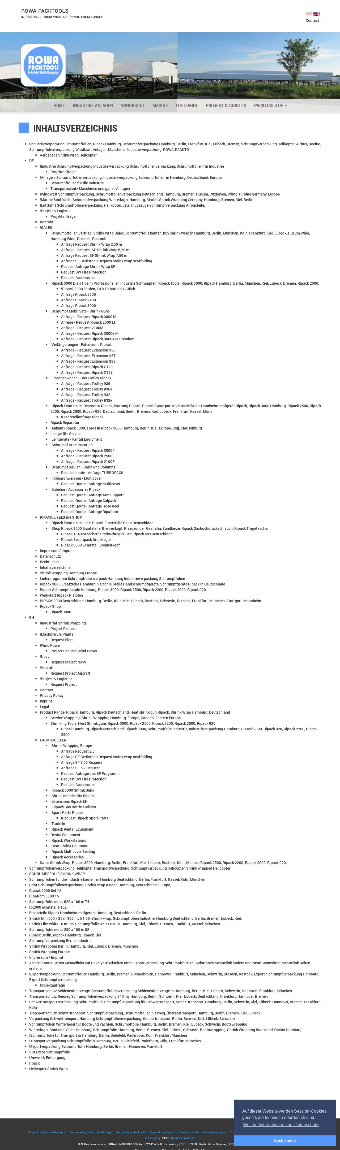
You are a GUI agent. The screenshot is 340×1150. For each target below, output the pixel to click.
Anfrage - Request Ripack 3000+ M (89, 333)
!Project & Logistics (56, 678)
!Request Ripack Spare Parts (84, 818)
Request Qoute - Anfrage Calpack (88, 500)
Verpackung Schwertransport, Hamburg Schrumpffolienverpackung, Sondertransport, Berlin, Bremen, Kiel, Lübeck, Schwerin (132, 1018)
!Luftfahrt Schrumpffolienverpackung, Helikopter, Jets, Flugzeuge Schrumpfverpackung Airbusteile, (122, 205)
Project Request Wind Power (73, 650)
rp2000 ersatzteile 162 (48, 907)
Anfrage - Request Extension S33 (88, 350)
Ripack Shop (50, 606)
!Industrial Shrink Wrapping (63, 623)
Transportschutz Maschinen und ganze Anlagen (90, 188)
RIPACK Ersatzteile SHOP (61, 517)
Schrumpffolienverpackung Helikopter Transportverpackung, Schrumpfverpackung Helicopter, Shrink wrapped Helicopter (129, 868)
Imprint (46, 701)
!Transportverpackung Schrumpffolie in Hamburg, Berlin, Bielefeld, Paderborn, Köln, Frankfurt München (115, 1040)
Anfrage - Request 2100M (82, 327)
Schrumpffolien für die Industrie (77, 182)
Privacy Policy (51, 695)
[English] (316, 13)
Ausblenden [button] (285, 1140)
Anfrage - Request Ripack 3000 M (88, 316)
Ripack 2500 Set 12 (45, 890)
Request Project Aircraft (70, 673)
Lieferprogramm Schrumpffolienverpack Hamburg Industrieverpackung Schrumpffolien (112, 578)
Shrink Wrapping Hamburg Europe (68, 572)
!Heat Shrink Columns (68, 845)
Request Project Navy (68, 662)
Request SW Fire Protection (84, 272)
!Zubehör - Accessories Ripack (75, 489)
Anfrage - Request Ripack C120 (87, 366)
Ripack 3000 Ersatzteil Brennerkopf (90, 545)
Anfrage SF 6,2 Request (80, 767)
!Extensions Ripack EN (69, 801)
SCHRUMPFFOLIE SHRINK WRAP (57, 873)
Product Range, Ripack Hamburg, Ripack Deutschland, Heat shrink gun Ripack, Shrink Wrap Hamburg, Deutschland (135, 712)
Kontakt (46, 221)
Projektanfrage (62, 171)
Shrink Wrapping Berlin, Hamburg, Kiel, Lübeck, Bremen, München (83, 946)
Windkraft (132, 105)
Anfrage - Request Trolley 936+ (86, 389)
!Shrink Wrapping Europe (71, 745)
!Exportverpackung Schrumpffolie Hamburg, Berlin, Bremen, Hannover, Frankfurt (95, 1046)
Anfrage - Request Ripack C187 (87, 372)
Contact (312, 20)
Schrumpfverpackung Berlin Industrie (60, 940)
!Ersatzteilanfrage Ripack (82, 416)
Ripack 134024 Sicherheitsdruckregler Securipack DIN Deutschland (117, 533)
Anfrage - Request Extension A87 (88, 355)
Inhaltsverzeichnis (55, 567)
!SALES (46, 227)
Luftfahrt (187, 105)
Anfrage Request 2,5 (78, 751)
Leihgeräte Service (65, 433)
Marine (160, 105)
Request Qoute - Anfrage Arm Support (92, 494)
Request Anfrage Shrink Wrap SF (88, 266)
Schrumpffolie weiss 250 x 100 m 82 (59, 929)
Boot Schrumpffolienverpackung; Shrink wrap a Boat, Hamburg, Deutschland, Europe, (100, 884)
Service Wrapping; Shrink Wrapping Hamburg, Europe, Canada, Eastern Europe (115, 717)
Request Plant (62, 639)
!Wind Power (50, 645)
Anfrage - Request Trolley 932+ (86, 400)
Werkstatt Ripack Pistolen (61, 595)
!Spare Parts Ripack (66, 812)
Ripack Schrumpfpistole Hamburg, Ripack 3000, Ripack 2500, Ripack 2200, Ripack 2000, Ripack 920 (123, 589)
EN (31, 617)
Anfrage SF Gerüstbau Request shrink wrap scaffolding (106, 260)
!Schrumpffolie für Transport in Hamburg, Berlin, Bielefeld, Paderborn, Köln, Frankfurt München (108, 1035)
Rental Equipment (65, 834)
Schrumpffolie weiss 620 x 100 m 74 (59, 901)
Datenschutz (50, 556)
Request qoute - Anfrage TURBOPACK (92, 472)
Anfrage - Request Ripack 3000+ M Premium (97, 338)
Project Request (63, 628)
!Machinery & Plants (56, 634)
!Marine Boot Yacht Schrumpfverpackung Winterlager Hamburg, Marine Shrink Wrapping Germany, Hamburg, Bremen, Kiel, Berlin (146, 199)
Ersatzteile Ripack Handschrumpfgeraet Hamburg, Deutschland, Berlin (87, 912)
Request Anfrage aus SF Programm (90, 773)
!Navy (44, 656)
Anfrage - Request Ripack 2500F (87, 455)
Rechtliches (49, 561)
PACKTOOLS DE (269, 105)
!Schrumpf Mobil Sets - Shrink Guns (80, 311)
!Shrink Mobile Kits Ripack (72, 795)
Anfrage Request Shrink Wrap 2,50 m (91, 244)
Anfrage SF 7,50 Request (81, 762)
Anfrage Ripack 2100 (78, 299)
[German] (309, 13)
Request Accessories (78, 277)
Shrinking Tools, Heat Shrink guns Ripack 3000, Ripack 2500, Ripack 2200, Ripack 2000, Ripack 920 (132, 723)
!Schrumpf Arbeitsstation (71, 444)
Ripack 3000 (60, 611)
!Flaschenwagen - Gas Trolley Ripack (80, 377)
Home (59, 105)
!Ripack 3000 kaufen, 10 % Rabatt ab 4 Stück (98, 288)
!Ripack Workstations (68, 840)
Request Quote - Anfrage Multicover (90, 483)
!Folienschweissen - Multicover (76, 478)
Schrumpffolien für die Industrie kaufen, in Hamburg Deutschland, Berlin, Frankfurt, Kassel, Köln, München (117, 879)
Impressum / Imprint (57, 550)
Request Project (63, 684)
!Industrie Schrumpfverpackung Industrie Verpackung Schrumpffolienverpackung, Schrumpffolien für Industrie (132, 166)
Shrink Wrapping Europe (49, 951)
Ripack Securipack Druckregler (86, 539)
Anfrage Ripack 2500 (78, 294)
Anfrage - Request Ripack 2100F (87, 461)
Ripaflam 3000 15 (44, 896)
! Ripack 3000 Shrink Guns (72, 790)
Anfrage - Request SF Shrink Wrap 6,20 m (95, 249)
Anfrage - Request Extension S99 (88, 361)
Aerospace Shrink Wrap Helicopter (68, 155)
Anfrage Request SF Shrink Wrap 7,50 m (94, 255)
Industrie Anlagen (93, 105)
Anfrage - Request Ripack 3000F (87, 450)
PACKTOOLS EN (53, 740)
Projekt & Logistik (226, 105)
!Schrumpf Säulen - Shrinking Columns (82, 467)
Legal (44, 706)
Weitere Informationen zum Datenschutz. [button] (281, 1124)
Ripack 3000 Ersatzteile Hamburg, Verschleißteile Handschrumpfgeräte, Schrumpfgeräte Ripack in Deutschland (132, 584)
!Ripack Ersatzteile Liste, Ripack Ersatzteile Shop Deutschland (102, 522)
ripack (34, 1063)
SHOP (178, 1138)
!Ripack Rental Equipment (72, 829)
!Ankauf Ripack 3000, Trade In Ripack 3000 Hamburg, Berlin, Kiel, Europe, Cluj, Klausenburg (126, 428)
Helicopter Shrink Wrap (48, 1068)
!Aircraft (47, 667)
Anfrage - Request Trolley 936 (85, 383)
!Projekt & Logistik (55, 210)
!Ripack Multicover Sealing (72, 851)
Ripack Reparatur (64, 422)
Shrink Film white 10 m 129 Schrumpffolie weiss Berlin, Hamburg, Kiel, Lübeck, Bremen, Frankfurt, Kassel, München (124, 923)
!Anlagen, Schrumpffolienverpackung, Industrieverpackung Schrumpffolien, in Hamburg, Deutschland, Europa (131, 177)
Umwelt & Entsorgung (47, 1057)
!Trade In (57, 823)
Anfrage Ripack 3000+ (79, 305)
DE (31, 160)
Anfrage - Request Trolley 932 (85, 394)
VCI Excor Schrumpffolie (49, 1051)
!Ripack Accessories (67, 857)
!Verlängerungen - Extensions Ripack (81, 344)
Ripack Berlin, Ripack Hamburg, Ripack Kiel (65, 935)
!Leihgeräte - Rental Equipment (76, 439)
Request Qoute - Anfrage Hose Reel (90, 506)
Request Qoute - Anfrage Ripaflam (89, 511)
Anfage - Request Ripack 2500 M (88, 322)
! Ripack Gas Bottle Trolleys (73, 806)
